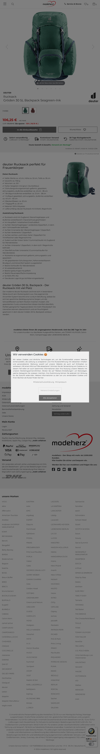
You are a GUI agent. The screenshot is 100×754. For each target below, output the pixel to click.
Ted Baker (79, 609)
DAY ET (5, 664)
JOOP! (29, 671)
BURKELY (6, 609)
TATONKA (79, 605)
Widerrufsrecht (8, 399)
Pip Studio (55, 653)
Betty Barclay (7, 550)
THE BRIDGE (80, 614)
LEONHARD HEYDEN (60, 524)
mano (53, 561)
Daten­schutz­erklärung (44, 382)
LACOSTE (55, 501)
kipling (29, 694)
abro (4, 506)
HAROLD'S (31, 616)
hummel (30, 662)
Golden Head (32, 588)
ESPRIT (29, 520)
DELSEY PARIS (8, 673)
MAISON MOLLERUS (59, 547)
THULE (78, 623)
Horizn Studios (32, 648)
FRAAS (29, 543)
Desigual (6, 683)
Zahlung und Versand (61, 406)
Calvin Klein (7, 618)
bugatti (5, 605)
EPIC (28, 511)
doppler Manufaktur (10, 701)
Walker (78, 685)
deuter (7, 92)
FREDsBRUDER (33, 547)
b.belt (4, 532)
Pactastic (55, 625)
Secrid (78, 547)
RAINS (53, 671)
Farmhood (30, 529)
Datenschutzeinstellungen (13, 406)
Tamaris (78, 600)
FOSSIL (29, 538)
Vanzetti (78, 667)
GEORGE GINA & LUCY (35, 570)
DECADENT (7, 669)
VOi (76, 681)
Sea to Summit (81, 543)
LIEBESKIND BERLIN (60, 529)
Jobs (4, 413)
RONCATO (55, 694)
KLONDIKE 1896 (33, 698)
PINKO (54, 648)
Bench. (5, 541)
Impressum (7, 392)
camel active (7, 623)
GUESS (29, 611)
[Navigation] (5, 4)
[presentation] (15, 4)
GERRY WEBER (32, 575)
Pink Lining (56, 643)
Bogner (5, 563)
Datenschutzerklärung (11, 402)
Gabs (28, 566)
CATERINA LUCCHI (10, 637)
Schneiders (80, 515)
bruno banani (8, 591)
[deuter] (93, 97)
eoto (28, 506)
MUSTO (54, 588)
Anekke (5, 520)
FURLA (29, 556)
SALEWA (54, 708)
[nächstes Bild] (93, 47)
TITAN (77, 628)
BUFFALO (6, 600)
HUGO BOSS (31, 657)
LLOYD (54, 538)
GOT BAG (30, 593)
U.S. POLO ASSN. (82, 651)
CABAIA (5, 614)
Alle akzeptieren (50, 398)
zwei (77, 699)
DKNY (4, 692)
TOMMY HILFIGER (82, 632)
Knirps (29, 703)
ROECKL (54, 689)
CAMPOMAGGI (8, 632)
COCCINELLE (7, 651)
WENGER (79, 690)
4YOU (4, 501)
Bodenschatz (7, 559)
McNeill (54, 579)
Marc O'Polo (56, 575)
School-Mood (80, 520)
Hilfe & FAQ (57, 402)
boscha (5, 568)
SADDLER (55, 703)
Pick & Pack (56, 639)
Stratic (78, 582)
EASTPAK (30, 501)
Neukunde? (7, 430)
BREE (4, 582)
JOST (28, 675)
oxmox (54, 616)
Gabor (29, 561)
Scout (77, 533)
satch (77, 511)
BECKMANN (7, 536)
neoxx (53, 593)
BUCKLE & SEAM (9, 596)
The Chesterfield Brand (85, 618)
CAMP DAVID (7, 628)
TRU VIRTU (79, 646)
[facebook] (54, 469)
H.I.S (28, 643)
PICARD (54, 634)
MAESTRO (55, 543)
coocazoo (6, 655)
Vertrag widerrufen (62, 414)
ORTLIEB (54, 607)
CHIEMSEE (6, 641)
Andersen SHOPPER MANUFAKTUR (10, 525)
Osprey (54, 611)
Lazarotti (54, 520)
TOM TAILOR (80, 637)
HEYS (28, 639)
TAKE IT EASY (80, 596)
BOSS (4, 573)
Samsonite (79, 501)
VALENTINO (80, 662)
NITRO (53, 598)
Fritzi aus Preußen (34, 552)
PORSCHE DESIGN (59, 662)
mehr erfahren (39, 440)
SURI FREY (79, 591)
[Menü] (95, 728)
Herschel (30, 634)
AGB (4, 396)
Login (4, 426)
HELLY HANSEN (33, 630)
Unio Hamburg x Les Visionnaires (84, 656)
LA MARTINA (56, 506)
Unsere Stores (8, 416)
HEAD (29, 621)
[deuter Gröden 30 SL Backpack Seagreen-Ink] (38, 89)
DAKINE (5, 660)
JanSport (30, 666)
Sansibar (79, 506)
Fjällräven (30, 533)
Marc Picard (56, 566)
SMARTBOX (80, 559)
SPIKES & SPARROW (83, 573)
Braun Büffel (7, 577)
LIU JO (54, 533)
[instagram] (70, 469)
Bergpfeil (6, 545)
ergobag (30, 515)
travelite (78, 641)
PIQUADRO (56, 657)
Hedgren (30, 625)
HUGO (29, 653)
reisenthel (55, 680)
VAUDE (78, 671)
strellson (78, 586)
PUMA (53, 666)
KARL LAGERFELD (34, 685)
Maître (53, 552)
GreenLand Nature (34, 602)
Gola (28, 584)
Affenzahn (6, 511)
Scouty (78, 538)
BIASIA (5, 554)
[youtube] (65, 469)
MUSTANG (55, 584)
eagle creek (7, 705)
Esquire (29, 524)
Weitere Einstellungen (50, 390)
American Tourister (10, 515)
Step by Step (80, 577)
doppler (5, 696)
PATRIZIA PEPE (57, 630)
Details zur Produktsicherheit (88, 154)
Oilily (53, 602)
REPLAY (54, 685)
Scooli (77, 524)
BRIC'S (5, 586)
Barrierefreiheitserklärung (13, 409)
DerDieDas (6, 678)
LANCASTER (56, 511)
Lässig (53, 515)
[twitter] (60, 469)
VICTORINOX (80, 676)
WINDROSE (80, 694)
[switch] (91, 744)
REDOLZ (54, 675)
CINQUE (5, 646)
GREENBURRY (32, 598)
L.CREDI (29, 708)
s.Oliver (78, 568)
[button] (77, 130)
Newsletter (56, 409)
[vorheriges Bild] (7, 47)
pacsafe (54, 621)
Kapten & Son (32, 680)
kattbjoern (30, 689)
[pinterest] (76, 469)
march (54, 570)
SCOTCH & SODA (82, 529)
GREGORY (30, 607)
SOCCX (78, 563)
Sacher (54, 698)
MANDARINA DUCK (59, 556)
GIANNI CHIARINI (33, 579)
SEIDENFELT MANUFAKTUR (81, 553)
